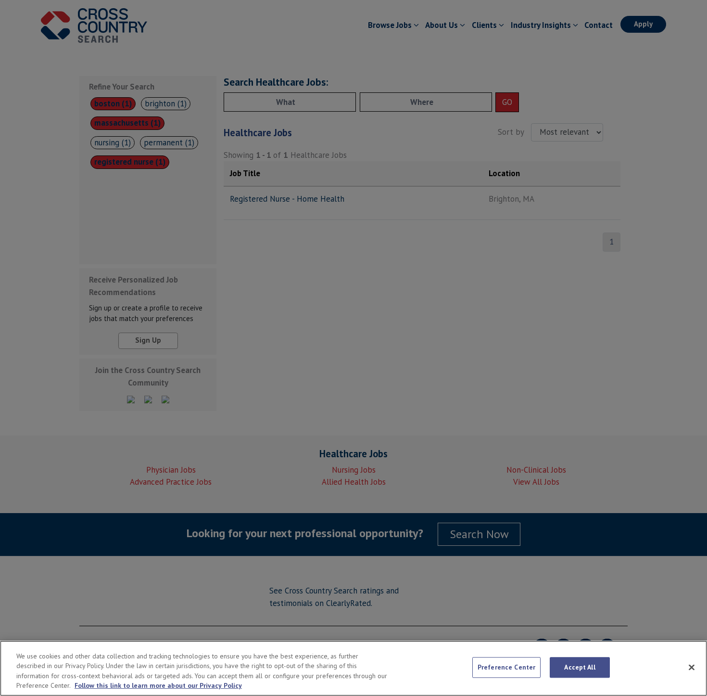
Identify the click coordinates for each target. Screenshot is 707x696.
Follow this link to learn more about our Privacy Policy (158, 686)
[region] (353, 668)
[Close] (691, 667)
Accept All (579, 667)
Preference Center (506, 667)
